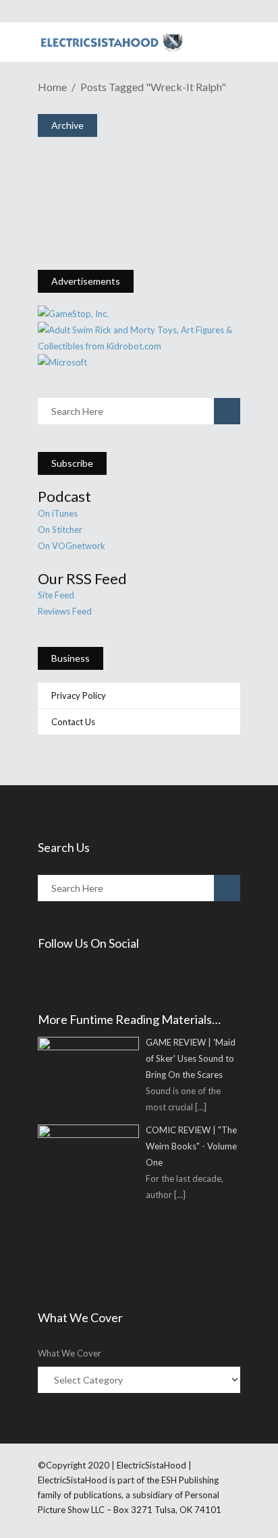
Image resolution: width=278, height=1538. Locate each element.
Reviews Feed (65, 611)
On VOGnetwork (71, 545)
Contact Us (73, 721)
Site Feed (56, 595)
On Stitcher (60, 529)
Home (52, 86)
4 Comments (140, 224)
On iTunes (58, 513)
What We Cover (69, 1353)
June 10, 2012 (96, 200)
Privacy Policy (78, 695)
